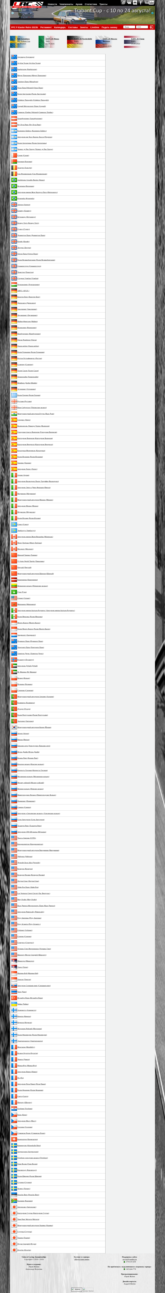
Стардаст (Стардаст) (25, 943)
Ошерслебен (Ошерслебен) (28, 346)
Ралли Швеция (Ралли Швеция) (29, 1176)
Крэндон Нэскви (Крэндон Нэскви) (31, 875)
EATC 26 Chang (137, 39)
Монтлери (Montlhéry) (26, 1047)
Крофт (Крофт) (23, 241)
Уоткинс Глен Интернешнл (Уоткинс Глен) (34, 949)
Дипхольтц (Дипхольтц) (26, 303)
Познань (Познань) (24, 684)
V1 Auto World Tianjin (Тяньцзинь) (30, 561)
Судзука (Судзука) (24, 1232)
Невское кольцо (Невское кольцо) (30, 789)
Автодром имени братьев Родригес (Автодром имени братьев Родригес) (46, 610)
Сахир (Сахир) (23, 155)
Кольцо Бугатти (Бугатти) (27, 1053)
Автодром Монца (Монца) (27, 506)
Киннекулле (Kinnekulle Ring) (29, 1145)
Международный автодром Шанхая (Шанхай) (35, 574)
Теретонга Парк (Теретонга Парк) (30, 647)
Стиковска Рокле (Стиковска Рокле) (31, 1133)
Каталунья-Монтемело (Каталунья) (31, 451)
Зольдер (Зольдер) (24, 168)
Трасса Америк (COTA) (26, 838)
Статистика (91, 4)
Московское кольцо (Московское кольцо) (33, 777)
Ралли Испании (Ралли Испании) (30, 457)
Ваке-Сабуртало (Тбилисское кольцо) (32, 408)
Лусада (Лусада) (23, 709)
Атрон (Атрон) (23, 733)
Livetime (94, 27)
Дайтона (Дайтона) (24, 856)
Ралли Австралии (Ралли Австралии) (31, 94)
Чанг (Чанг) (22, 992)
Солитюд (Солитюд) (25, 364)
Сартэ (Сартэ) (22, 1096)
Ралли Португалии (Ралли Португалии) (32, 715)
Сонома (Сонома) (24, 936)
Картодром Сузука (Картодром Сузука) (33, 1213)
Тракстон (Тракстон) (25, 272)
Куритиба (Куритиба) (25, 198)
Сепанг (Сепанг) (23, 598)
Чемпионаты (66, 4)
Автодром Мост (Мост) (26, 1121)
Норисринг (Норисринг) (26, 328)
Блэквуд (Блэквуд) (24, 211)
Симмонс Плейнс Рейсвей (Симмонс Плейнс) (35, 112)
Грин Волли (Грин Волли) (27, 1164)
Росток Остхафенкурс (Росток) (29, 358)
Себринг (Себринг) (24, 930)
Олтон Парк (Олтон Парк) (27, 254)
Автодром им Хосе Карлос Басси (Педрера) (34, 137)
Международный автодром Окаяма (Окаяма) (35, 1225)
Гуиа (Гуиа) (22, 592)
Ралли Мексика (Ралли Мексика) (30, 617)
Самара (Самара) (24, 807)
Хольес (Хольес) (23, 1189)
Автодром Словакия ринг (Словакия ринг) (34, 986)
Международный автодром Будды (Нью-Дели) (35, 414)
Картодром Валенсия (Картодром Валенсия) (35, 438)
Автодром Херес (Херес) (27, 469)
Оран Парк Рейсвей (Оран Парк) (30, 88)
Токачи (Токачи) (23, 1238)
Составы (73, 27)
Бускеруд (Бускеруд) (25, 660)
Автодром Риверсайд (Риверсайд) (30, 912)
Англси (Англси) (23, 205)
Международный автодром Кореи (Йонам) (34, 727)
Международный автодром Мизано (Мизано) (35, 500)
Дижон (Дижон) (23, 1059)
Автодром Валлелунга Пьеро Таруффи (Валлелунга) (38, 481)
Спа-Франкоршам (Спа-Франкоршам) (32, 174)
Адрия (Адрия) (23, 475)
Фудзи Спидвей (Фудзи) (26, 1244)
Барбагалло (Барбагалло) (27, 69)
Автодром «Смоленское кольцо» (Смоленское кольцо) (38, 813)
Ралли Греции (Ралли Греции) (28, 395)
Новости (52, 4)
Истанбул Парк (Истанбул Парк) (30, 998)
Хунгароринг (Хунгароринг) (28, 285)
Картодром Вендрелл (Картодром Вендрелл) (35, 444)
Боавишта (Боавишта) (26, 703)
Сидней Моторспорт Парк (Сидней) (31, 106)
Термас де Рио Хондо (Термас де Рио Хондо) (35, 149)
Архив (79, 4)
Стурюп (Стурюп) (24, 1182)
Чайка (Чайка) (23, 1004)
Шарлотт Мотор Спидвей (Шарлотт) (31, 955)
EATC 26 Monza (52, 39)
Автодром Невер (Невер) (27, 1072)
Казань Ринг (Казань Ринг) (27, 758)
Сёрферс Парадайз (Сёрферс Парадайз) (33, 100)
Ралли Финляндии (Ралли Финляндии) (32, 1035)
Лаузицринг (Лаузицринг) (27, 315)
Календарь (60, 27)
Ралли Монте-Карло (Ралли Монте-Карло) (33, 629)
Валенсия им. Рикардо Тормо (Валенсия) (33, 426)
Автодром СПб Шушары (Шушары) (31, 832)
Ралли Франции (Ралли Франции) (30, 1090)
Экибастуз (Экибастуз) (26, 531)
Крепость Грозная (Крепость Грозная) (32, 770)
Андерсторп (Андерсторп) (27, 1152)
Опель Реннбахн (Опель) (27, 340)
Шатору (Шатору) (24, 1102)
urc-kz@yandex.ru (130, 1259)
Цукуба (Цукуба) (24, 1250)
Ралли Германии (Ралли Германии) (30, 352)
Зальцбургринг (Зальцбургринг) (29, 118)
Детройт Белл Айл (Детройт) (28, 863)
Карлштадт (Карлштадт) (27, 1170)
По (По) (20, 1078)
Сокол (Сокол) (23, 524)
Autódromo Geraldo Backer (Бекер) (31, 180)
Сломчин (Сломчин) (25, 690)
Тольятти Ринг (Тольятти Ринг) (29, 826)
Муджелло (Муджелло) (26, 512)
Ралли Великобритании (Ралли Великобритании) (36, 260)
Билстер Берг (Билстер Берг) (28, 297)
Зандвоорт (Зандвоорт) (26, 635)
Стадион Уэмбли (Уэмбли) (27, 278)
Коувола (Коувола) (24, 1022)
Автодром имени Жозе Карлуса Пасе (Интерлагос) (37, 192)
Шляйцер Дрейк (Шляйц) (27, 383)
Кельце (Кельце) (23, 678)
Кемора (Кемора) (24, 1016)
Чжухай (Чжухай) (24, 567)
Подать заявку (109, 27)
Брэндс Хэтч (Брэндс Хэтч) (28, 223)
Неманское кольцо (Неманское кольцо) (32, 586)
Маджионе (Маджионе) (26, 494)
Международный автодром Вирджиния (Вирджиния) (38, 850)
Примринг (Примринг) (26, 801)
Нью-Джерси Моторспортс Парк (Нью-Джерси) (36, 906)
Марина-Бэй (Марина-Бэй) (27, 973)
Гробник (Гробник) (24, 1109)
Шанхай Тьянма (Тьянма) (27, 555)
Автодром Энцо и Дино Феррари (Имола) (33, 487)
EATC (48, 41)
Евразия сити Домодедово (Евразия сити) (33, 746)
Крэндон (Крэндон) (25, 869)
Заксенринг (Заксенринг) (27, 309)
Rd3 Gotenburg (23, 39)
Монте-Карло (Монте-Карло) (28, 623)
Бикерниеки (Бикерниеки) (27, 580)
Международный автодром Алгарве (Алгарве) (35, 697)
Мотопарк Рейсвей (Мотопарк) (29, 1029)
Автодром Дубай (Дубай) (27, 666)
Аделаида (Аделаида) (25, 57)
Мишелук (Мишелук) (25, 961)
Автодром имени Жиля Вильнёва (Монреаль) (35, 537)
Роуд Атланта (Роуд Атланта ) (29, 924)
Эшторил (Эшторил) (25, 721)
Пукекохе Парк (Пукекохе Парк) (30, 641)
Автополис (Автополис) (26, 1207)
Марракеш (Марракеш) (26, 604)
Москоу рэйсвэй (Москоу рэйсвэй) (30, 783)
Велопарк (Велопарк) (25, 186)
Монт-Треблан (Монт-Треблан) (29, 543)
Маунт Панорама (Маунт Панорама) (31, 75)
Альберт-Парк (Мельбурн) (27, 82)
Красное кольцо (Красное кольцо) (30, 764)
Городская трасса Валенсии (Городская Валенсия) (37, 432)
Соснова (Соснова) (24, 1127)
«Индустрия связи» (82, 1259)
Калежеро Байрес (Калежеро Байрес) (32, 131)
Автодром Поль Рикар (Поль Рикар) (31, 1084)
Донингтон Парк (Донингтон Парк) (31, 235)
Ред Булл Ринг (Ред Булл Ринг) (29, 125)
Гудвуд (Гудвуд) (23, 229)
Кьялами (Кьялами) (25, 1201)
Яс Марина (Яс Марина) (26, 672)
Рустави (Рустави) (24, 401)
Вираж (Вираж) (23, 740)
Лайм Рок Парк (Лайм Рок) (28, 887)
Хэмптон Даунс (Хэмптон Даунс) (30, 654)
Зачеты (84, 27)
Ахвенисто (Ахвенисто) (26, 1010)
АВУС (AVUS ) (23, 291)
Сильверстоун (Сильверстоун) (29, 266)
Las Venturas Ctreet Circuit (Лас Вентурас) (33, 893)
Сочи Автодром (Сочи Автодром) (30, 820)
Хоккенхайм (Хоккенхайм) (27, 377)
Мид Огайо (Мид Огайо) (27, 900)
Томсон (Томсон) (24, 979)
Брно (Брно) (22, 1115)
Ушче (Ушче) (22, 967)
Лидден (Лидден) (24, 248)
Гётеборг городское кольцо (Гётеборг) (32, 1158)
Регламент (46, 27)
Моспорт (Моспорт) (25, 549)
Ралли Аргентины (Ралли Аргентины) (32, 143)
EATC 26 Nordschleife (83, 39)
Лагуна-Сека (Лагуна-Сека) (28, 881)
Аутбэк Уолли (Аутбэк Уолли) (29, 63)
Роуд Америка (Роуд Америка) (29, 918)
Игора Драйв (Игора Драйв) (28, 752)
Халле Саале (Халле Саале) (28, 371)
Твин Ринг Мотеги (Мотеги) (28, 1219)
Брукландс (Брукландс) (26, 217)
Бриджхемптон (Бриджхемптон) (30, 844)
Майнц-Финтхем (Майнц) (27, 321)
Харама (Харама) (24, 463)
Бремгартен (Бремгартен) (27, 1139)
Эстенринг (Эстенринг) (26, 389)
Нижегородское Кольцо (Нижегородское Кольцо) (36, 795)
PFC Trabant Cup (23, 41)
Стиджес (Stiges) (23, 420)
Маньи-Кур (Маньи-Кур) (27, 1066)
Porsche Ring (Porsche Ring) (28, 1195)
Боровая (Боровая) (24, 162)
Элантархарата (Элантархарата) (30, 1041)
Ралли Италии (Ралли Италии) (29, 518)
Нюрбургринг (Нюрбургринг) (29, 334)
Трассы (103, 4)
